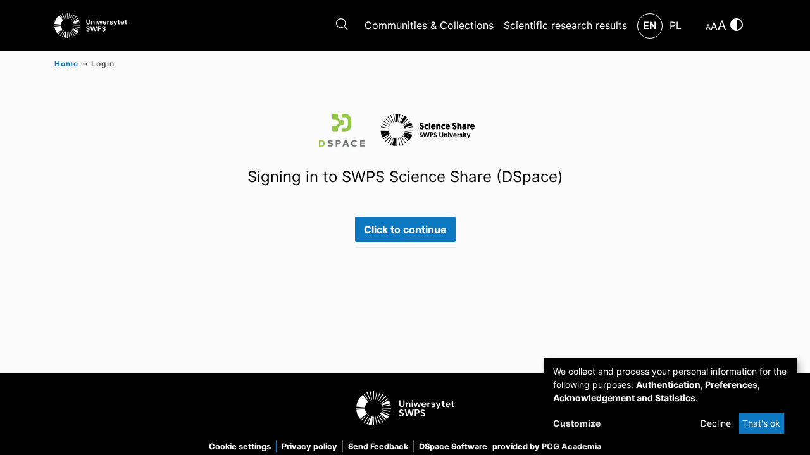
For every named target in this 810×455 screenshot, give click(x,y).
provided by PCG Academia (546, 446)
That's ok (761, 423)
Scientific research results (565, 25)
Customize (577, 423)
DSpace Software (453, 446)
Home (66, 63)
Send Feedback (378, 446)
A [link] (708, 27)
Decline (716, 423)
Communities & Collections (429, 25)
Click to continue (405, 229)
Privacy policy (309, 446)
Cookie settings (240, 446)
